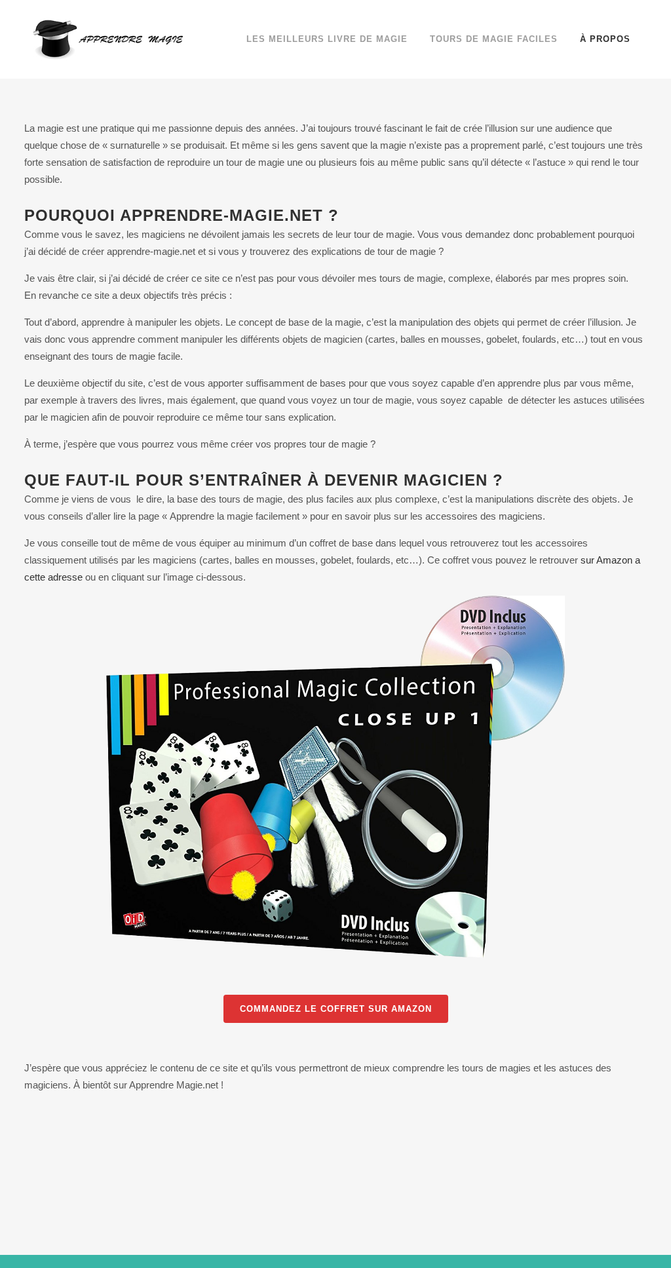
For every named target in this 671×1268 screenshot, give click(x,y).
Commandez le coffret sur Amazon (336, 1009)
